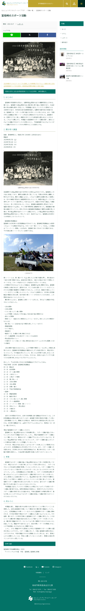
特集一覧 (30, 10)
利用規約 (39, 572)
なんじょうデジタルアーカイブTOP (13, 10)
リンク (47, 572)
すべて (64, 29)
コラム (64, 34)
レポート (20, 24)
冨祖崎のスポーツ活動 (43, 10)
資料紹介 (65, 42)
